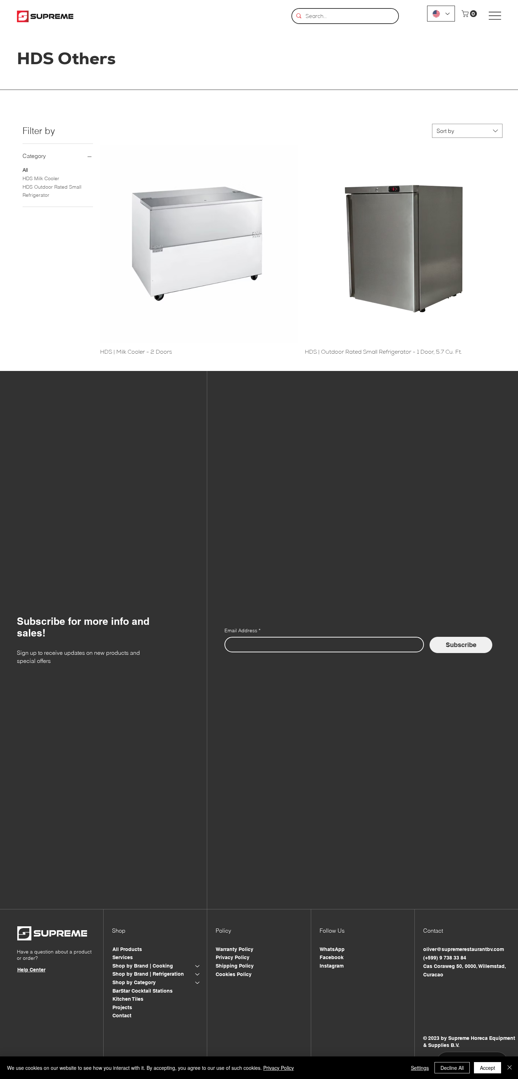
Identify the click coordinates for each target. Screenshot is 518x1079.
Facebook (332, 957)
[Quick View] (199, 244)
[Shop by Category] (197, 983)
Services (122, 957)
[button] (470, 13)
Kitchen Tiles (127, 999)
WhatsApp (332, 949)
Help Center (31, 970)
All (25, 170)
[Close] (509, 1067)
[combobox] (467, 131)
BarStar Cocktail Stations (142, 991)
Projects (122, 1007)
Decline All (452, 1067)
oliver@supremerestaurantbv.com (463, 949)
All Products (127, 949)
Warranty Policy (234, 949)
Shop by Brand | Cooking (142, 966)
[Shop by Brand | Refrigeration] (197, 974)
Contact (121, 1015)
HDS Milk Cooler (41, 178)
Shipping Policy (235, 966)
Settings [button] (420, 1067)
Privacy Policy (232, 957)
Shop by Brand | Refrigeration (148, 974)
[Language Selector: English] (441, 14)
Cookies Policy (234, 974)
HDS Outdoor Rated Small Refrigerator (52, 191)
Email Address (242, 630)
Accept (487, 1067)
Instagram (332, 966)
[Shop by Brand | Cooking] (197, 966)
